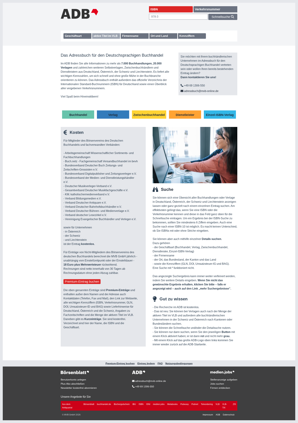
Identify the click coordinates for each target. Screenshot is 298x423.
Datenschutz (229, 415)
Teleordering (207, 404)
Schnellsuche (221, 17)
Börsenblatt (88, 404)
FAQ (160, 363)
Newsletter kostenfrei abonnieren (79, 387)
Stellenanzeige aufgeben (223, 379)
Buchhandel (78, 115)
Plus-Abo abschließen (73, 383)
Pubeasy (184, 404)
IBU (134, 404)
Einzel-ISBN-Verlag (220, 115)
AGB (218, 415)
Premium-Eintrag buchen (82, 281)
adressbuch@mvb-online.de (200, 91)
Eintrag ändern (146, 363)
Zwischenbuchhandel (149, 115)
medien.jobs (159, 404)
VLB (218, 404)
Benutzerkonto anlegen (73, 379)
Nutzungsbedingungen (179, 363)
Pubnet (194, 404)
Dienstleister (185, 115)
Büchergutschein (122, 404)
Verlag (113, 115)
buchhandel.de (104, 404)
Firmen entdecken (220, 387)
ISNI (148, 404)
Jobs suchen (217, 383)
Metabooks (172, 404)
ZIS (234, 404)
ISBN (141, 404)
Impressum (208, 415)
